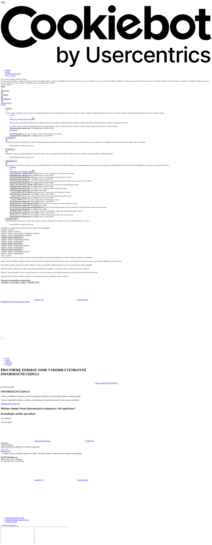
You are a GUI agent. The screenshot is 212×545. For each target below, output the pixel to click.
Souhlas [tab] (8, 70)
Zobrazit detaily (6, 103)
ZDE (80, 453)
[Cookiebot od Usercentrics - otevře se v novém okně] (106, 66)
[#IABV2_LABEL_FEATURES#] (12, 244)
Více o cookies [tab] (10, 76)
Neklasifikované (12, 219)
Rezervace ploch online (21, 302)
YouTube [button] (13, 168)
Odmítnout (5, 282)
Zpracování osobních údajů (14, 518)
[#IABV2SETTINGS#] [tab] (13, 74)
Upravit (23, 282)
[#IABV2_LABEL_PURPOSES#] (12, 237)
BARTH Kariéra (11, 522)
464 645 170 (39, 480)
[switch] (2, 93)
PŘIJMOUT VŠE (33, 282)
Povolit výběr (15, 282)
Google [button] (12, 116)
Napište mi (4, 443)
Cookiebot (46, 228)
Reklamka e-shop (7, 302)
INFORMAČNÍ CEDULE (10, 404)
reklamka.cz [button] (14, 131)
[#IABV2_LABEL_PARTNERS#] (12, 250)
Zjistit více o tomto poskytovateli (21, 119)
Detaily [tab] (7, 72)
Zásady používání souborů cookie (17, 520)
